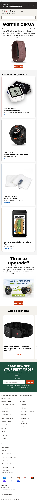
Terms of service (13, 387)
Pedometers (5, 411)
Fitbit (3, 432)
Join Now (30, 382)
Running (23, 404)
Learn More (18, 67)
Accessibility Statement (9, 454)
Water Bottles (6, 425)
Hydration (5, 408)
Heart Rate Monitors (8, 404)
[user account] (29, 5)
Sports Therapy (6, 421)
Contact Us (5, 447)
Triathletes (24, 415)
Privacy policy (24, 387)
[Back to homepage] (8, 12)
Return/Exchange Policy (9, 457)
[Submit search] (33, 17)
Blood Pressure (6, 415)
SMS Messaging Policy (8, 467)
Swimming (24, 408)
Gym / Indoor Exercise (27, 411)
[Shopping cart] (34, 5)
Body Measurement (8, 418)
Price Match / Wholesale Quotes (7, 471)
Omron (4, 438)
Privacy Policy (6, 460)
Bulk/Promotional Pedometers (26, 422)
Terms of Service (7, 464)
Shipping (5, 450)
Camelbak (5, 435)
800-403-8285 (8, 494)
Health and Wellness (27, 427)
